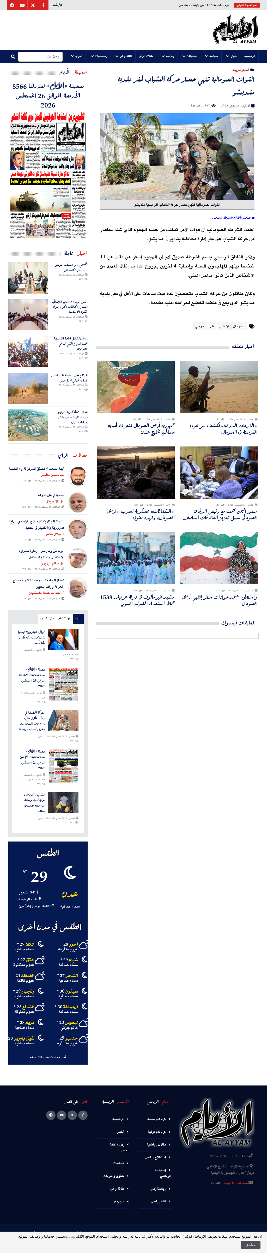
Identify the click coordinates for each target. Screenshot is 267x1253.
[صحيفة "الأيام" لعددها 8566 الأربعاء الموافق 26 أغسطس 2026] (48, 174)
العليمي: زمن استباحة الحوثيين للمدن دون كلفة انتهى (71, 267)
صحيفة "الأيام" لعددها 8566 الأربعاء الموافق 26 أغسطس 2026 (48, 95)
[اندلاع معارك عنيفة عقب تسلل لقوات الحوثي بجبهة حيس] (28, 388)
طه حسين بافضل (52, 475)
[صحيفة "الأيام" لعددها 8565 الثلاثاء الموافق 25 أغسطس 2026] (63, 684)
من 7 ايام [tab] (64, 618)
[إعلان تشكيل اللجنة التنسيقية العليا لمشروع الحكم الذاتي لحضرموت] (28, 351)
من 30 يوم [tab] (47, 618)
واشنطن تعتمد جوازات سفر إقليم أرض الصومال (220, 600)
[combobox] (40, 57)
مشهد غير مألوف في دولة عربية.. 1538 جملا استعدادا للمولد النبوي (137, 600)
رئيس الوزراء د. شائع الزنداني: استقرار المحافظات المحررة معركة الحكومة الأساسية (70, 306)
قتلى (211, 326)
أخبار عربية (241, 70)
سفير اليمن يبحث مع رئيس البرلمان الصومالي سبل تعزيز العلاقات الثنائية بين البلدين (222, 514)
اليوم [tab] (78, 618)
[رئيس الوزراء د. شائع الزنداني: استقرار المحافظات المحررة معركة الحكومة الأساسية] (28, 314)
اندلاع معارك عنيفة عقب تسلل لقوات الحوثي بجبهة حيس (69, 378)
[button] (250, 56)
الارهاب (224, 326)
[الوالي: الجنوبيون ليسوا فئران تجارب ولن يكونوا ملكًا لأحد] (63, 639)
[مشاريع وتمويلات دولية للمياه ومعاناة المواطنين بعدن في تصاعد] (63, 802)
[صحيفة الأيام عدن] (236, 30)
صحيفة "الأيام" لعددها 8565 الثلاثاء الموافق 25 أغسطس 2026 (32, 678)
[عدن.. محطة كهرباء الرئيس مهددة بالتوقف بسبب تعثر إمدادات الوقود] (28, 425)
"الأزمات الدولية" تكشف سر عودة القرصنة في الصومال (224, 428)
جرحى (199, 326)
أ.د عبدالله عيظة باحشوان (46, 593)
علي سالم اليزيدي (52, 564)
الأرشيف (56, 5)
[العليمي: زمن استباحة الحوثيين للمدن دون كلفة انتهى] (28, 278)
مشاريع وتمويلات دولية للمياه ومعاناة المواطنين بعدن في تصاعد (34, 803)
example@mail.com (234, 1183)
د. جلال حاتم (55, 534)
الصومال (239, 326)
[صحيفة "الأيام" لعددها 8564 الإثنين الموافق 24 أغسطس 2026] (63, 766)
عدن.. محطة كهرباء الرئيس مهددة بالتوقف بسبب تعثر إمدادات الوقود (72, 417)
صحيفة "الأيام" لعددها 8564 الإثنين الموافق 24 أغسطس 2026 (32, 760)
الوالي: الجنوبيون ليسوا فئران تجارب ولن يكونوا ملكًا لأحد (31, 637)
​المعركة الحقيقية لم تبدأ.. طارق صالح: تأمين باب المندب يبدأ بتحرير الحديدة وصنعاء (31, 721)
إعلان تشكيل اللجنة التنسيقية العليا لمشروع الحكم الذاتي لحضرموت (71, 343)
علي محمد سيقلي (55, 501)
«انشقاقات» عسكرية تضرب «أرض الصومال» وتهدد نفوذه (141, 514)
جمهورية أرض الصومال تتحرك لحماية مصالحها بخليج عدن (141, 428)
